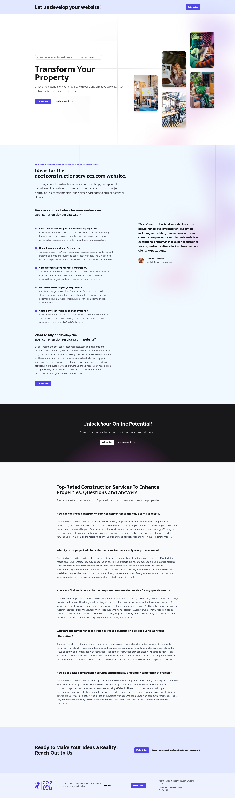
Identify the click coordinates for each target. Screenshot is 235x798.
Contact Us (94, 57)
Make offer (107, 442)
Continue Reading (64, 101)
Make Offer (141, 750)
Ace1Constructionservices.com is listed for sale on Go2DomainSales (81, 785)
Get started (193, 7)
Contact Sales (43, 101)
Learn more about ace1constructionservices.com (176, 750)
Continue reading (126, 442)
